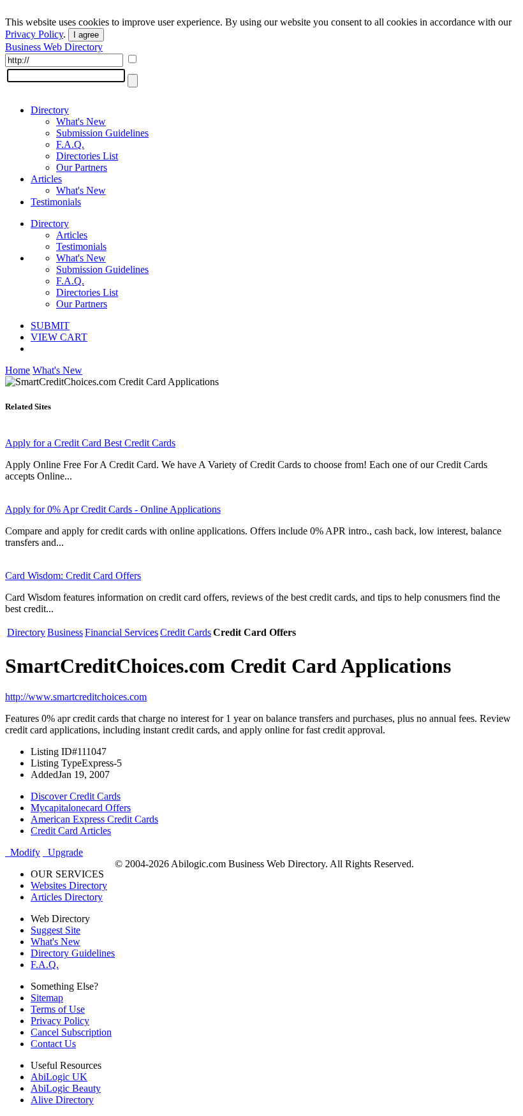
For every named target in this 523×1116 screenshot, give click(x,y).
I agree (86, 35)
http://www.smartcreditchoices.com (76, 696)
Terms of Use (58, 1009)
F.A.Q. (70, 144)
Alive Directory (62, 1099)
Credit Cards (185, 632)
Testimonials (56, 201)
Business (65, 632)
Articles (46, 178)
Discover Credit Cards (76, 796)
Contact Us (53, 1043)
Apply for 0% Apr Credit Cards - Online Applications (113, 509)
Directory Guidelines (73, 953)
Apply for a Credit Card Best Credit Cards (90, 442)
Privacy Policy (34, 34)
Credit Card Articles (71, 830)
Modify (22, 852)
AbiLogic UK (59, 1076)
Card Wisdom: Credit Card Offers (73, 575)
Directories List (87, 156)
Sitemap (47, 997)
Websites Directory (69, 885)
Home (17, 370)
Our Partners (81, 167)
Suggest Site (55, 930)
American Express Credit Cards (94, 819)
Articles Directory (67, 897)
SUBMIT (50, 325)
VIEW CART (59, 337)
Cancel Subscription (71, 1032)
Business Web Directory (54, 46)
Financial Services (121, 632)
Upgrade (63, 852)
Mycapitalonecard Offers (81, 807)
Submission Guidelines (102, 133)
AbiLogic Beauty (66, 1088)
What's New (81, 121)
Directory (50, 110)
